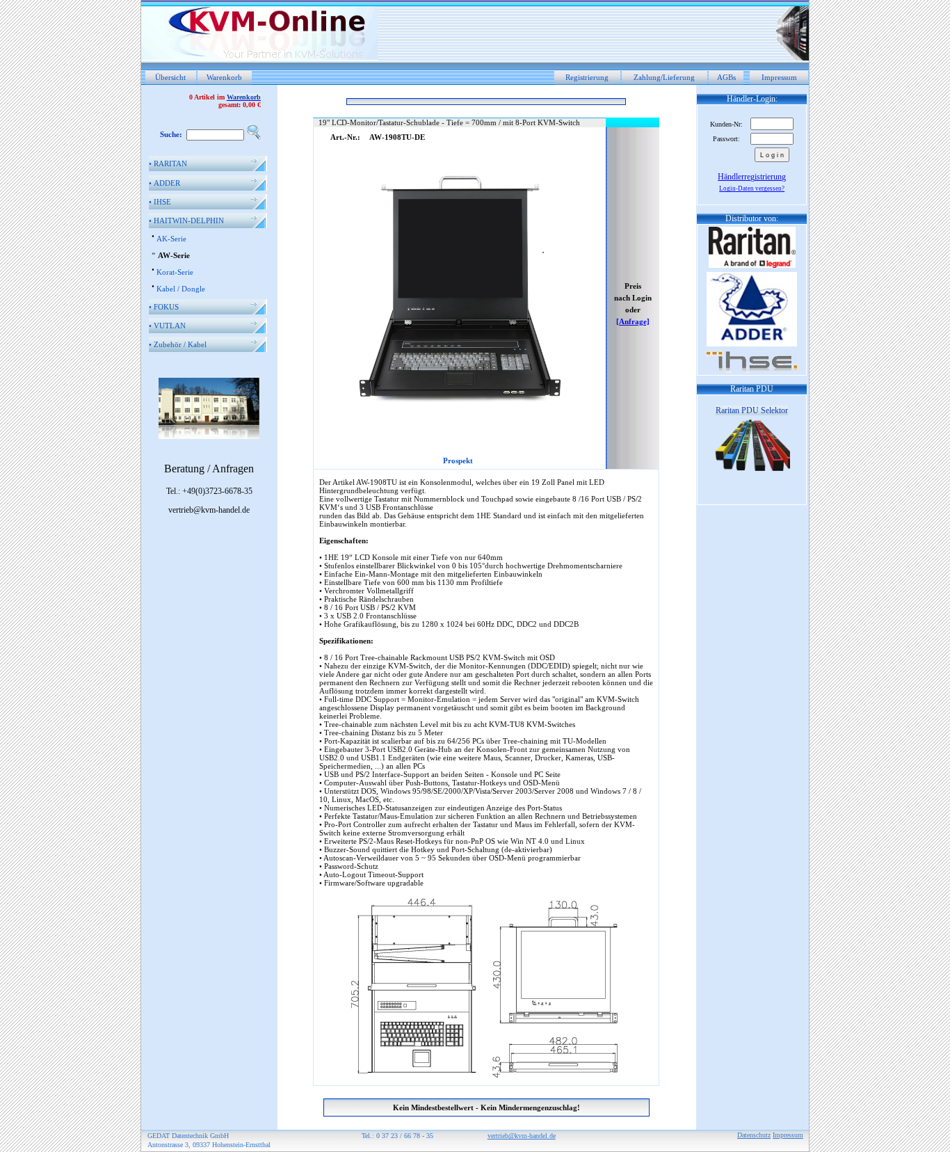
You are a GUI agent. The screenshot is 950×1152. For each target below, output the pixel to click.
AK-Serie (171, 238)
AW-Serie (174, 255)
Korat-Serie (174, 272)
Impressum (779, 77)
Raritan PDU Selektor (752, 410)
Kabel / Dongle (180, 289)
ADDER (164, 183)
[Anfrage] (633, 321)
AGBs (726, 77)
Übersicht (170, 77)
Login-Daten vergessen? (751, 188)
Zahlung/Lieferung (664, 77)
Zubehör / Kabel (178, 344)
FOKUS (164, 307)
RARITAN (168, 163)
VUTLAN (167, 325)
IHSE (160, 202)
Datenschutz (754, 1135)
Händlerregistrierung (752, 177)
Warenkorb (224, 77)
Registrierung (587, 77)
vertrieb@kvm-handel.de (522, 1135)
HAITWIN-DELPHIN (186, 220)
